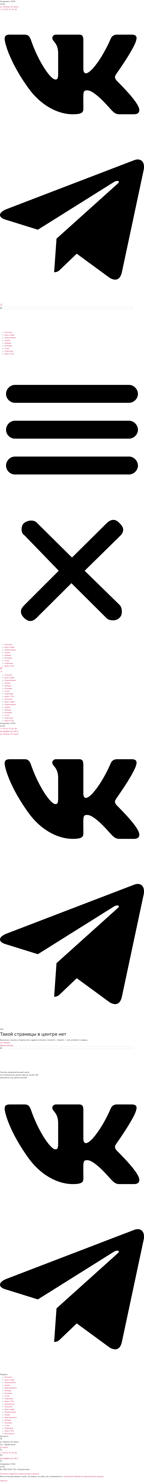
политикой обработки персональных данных (84, 1476)
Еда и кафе (9, 335)
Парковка (8, 351)
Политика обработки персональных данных (19, 1474)
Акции (7, 340)
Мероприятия (10, 1388)
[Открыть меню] (1, 305)
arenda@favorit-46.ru (9, 1458)
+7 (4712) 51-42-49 (8, 9)
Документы (9, 1404)
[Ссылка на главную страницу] (66, 308)
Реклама (8, 346)
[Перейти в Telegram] (72, 302)
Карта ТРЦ (9, 354)
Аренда (7, 343)
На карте (4, 1447)
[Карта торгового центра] (1, 669)
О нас (6, 348)
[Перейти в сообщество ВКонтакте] (72, 137)
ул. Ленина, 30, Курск (9, 7)
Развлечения (10, 337)
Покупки (8, 332)
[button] (72, 499)
